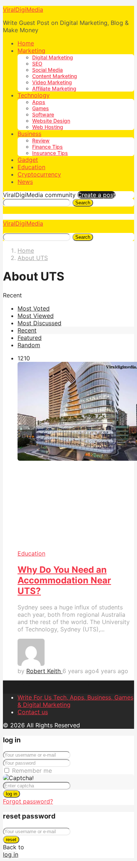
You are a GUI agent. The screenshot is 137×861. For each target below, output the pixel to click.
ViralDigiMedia (23, 9)
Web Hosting (47, 127)
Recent (27, 330)
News (25, 181)
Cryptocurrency (39, 174)
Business (29, 133)
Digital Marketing (52, 57)
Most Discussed (39, 323)
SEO (37, 63)
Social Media (47, 70)
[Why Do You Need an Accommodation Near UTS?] (76, 456)
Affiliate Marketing (54, 88)
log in (11, 794)
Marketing (31, 50)
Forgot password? (28, 801)
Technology (34, 95)
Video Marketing (52, 82)
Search (82, 202)
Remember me (32, 770)
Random (29, 345)
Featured (30, 337)
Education (31, 167)
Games (40, 108)
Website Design (51, 121)
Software (43, 114)
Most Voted (34, 308)
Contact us (33, 712)
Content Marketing (54, 76)
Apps (38, 102)
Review (41, 140)
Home (26, 43)
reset (11, 839)
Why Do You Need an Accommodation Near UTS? (64, 580)
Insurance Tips (50, 153)
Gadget (28, 159)
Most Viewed (36, 315)
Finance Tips (47, 147)
